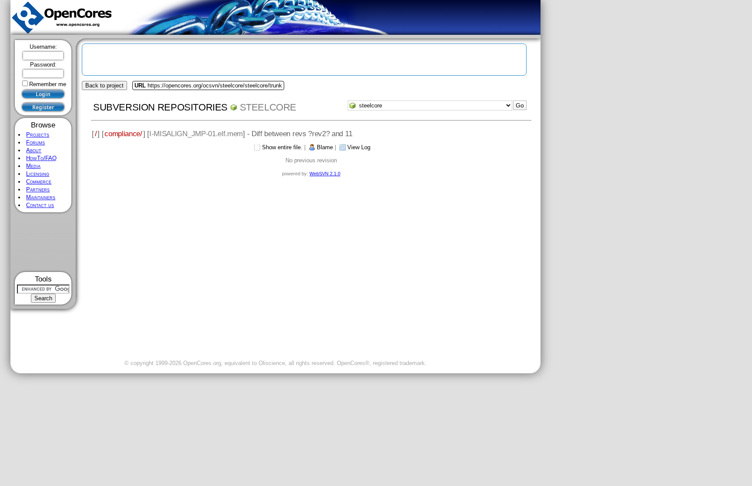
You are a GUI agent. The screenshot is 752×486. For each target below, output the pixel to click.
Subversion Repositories (160, 107)
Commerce (38, 181)
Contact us (40, 205)
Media (33, 166)
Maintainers (40, 197)
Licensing (37, 174)
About (33, 150)
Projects (37, 134)
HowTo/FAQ (41, 158)
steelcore (268, 107)
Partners (38, 189)
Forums (35, 142)
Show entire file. (282, 147)
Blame (325, 147)
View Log (358, 147)
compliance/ (123, 133)
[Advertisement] (43, 242)
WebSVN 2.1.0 (324, 173)
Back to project (104, 85)
